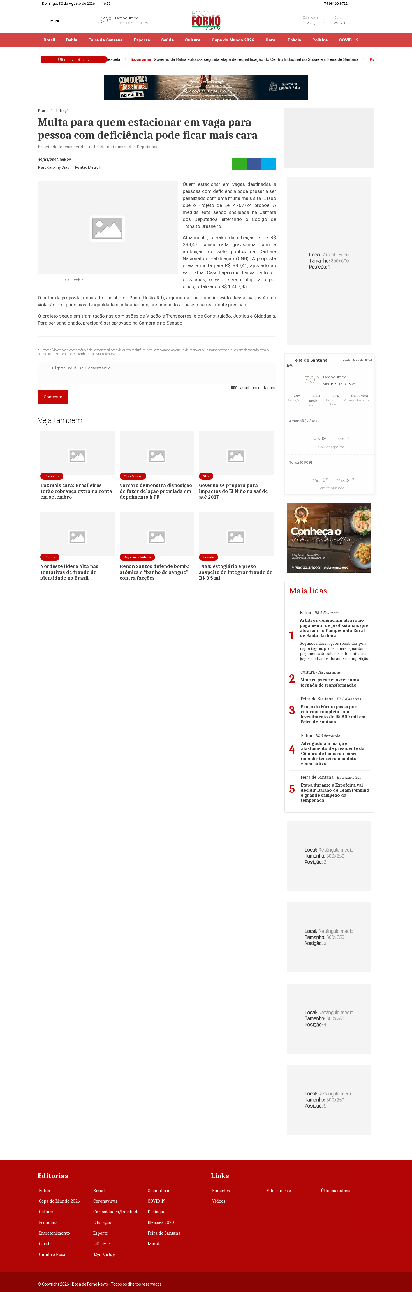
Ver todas (103, 1255)
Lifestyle (101, 1243)
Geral (270, 40)
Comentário (159, 1190)
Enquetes (221, 1190)
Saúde (167, 40)
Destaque (156, 1211)
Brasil (49, 40)
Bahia (71, 40)
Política (320, 40)
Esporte (142, 40)
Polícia (294, 40)
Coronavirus (105, 1201)
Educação (102, 1222)
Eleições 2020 (161, 1222)
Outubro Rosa (52, 1254)
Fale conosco (279, 1190)
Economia (48, 1222)
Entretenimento (54, 1233)
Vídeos (218, 1201)
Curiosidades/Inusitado (116, 1211)
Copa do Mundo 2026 (233, 40)
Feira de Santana (105, 40)
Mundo (155, 1243)
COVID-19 (348, 40)
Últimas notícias (337, 1190)
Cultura (192, 40)
